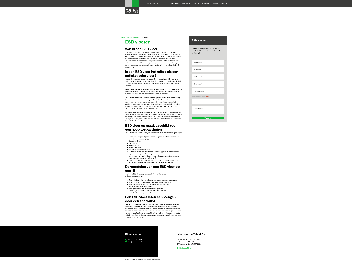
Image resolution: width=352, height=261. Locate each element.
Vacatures (214, 3)
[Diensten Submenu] (189, 3)
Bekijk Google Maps (184, 248)
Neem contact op (133, 248)
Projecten (205, 3)
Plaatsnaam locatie (200, 96)
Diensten (185, 3)
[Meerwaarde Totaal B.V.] (132, 8)
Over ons (196, 3)
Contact (224, 3)
